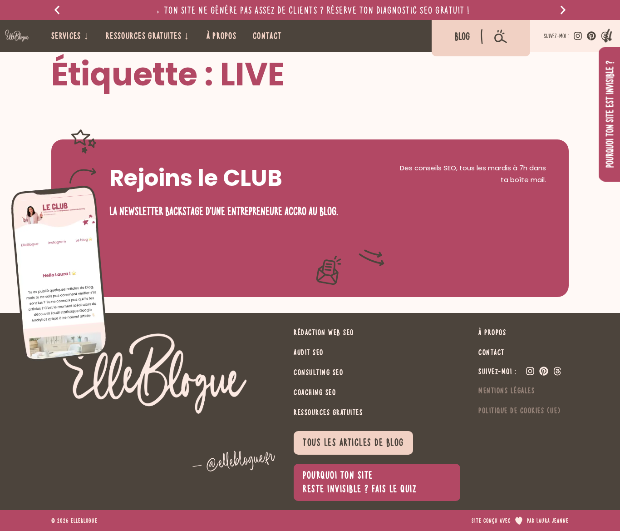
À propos (221, 35)
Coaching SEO (315, 392)
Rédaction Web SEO (324, 332)
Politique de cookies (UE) (519, 410)
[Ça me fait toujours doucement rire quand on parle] (91, 431)
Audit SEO (309, 352)
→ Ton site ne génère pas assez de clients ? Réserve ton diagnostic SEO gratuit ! (310, 9)
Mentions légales (506, 390)
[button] (57, 10)
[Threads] (557, 371)
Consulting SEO (318, 372)
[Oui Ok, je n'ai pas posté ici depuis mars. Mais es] (240, 431)
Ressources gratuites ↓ (148, 35)
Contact (267, 35)
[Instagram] (577, 35)
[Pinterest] (591, 35)
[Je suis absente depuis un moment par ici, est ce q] (166, 431)
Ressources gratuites (328, 412)
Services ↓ (70, 35)
